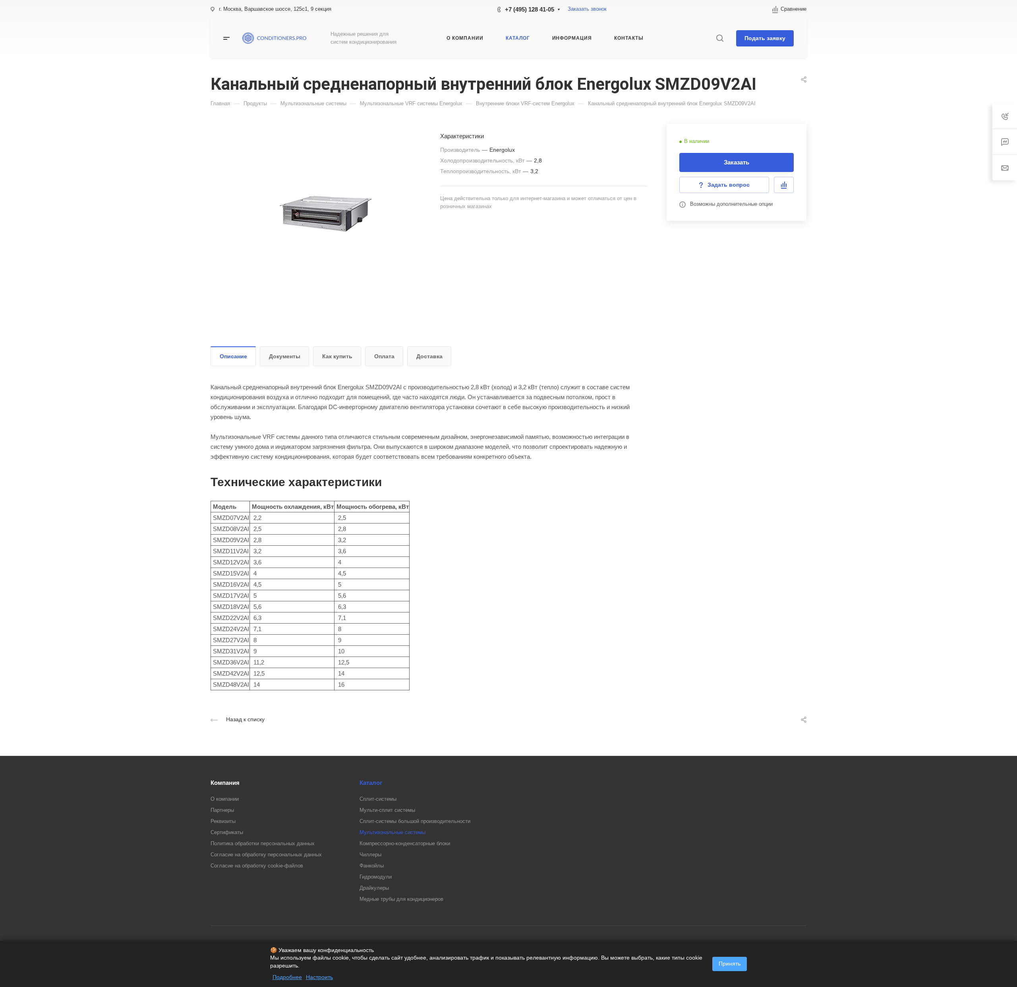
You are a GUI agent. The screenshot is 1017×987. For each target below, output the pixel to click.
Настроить (319, 977)
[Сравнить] (784, 185)
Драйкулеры (374, 888)
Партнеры (222, 810)
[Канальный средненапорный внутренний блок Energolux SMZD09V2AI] (325, 213)
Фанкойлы (372, 866)
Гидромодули (376, 877)
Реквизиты (223, 821)
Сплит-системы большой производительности (415, 821)
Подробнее (287, 977)
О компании (225, 799)
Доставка (429, 356)
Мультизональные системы (392, 832)
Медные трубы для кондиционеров (401, 899)
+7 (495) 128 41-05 (529, 9)
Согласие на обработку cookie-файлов (257, 866)
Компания (225, 782)
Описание (233, 356)
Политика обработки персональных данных (263, 843)
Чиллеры (370, 855)
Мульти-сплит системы (387, 810)
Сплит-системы (378, 799)
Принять (730, 963)
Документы (284, 356)
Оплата (384, 356)
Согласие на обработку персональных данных (266, 855)
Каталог (371, 782)
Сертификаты (227, 832)
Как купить (337, 356)
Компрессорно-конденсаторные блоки (405, 843)
